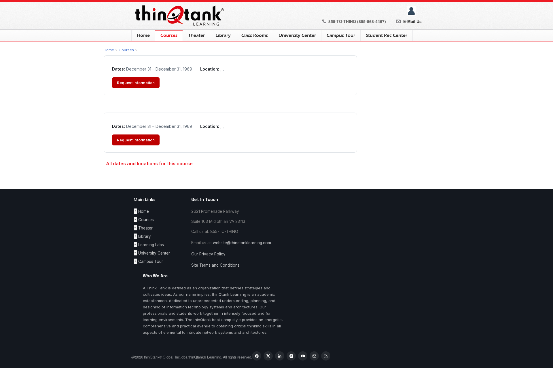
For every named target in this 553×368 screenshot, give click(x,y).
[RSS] (325, 356)
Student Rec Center (386, 35)
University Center (297, 35)
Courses (166, 35)
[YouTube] (302, 356)
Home (143, 35)
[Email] (314, 356)
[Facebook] (256, 356)
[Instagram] (291, 356)
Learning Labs (151, 244)
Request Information (136, 82)
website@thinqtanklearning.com (242, 242)
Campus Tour (341, 35)
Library (223, 35)
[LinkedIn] (279, 356)
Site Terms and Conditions (215, 265)
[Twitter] (268, 356)
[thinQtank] (178, 15)
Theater (196, 35)
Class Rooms (254, 35)
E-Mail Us (412, 21)
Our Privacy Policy (208, 254)
